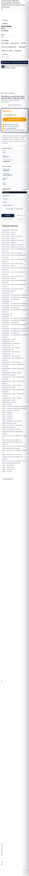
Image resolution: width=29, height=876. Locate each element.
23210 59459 (6, 768)
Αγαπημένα (6, 731)
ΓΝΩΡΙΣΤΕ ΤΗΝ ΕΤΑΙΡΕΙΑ (9, 693)
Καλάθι (5, 728)
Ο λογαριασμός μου (8, 725)
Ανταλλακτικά (6, 703)
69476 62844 (14, 768)
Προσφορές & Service (9, 712)
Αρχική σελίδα (7, 62)
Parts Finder (6, 701)
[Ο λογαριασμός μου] (1, 33)
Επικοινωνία (6, 722)
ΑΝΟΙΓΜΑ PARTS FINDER (9, 679)
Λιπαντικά (5, 709)
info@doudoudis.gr (8, 797)
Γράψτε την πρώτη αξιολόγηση (14, 104)
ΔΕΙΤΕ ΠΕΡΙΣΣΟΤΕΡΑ (8, 479)
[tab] (7, 215)
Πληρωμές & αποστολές (9, 720)
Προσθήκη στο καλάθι (14, 119)
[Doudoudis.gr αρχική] (5, 681)
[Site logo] (8, 37)
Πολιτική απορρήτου (7, 874)
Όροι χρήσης (5, 872)
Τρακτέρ (5, 706)
